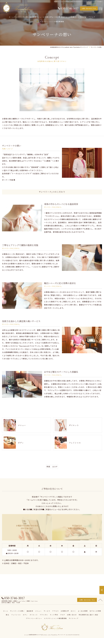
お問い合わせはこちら (89, 8)
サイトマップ (73, 618)
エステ (55, 466)
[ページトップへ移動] (100, 600)
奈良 (48, 466)
